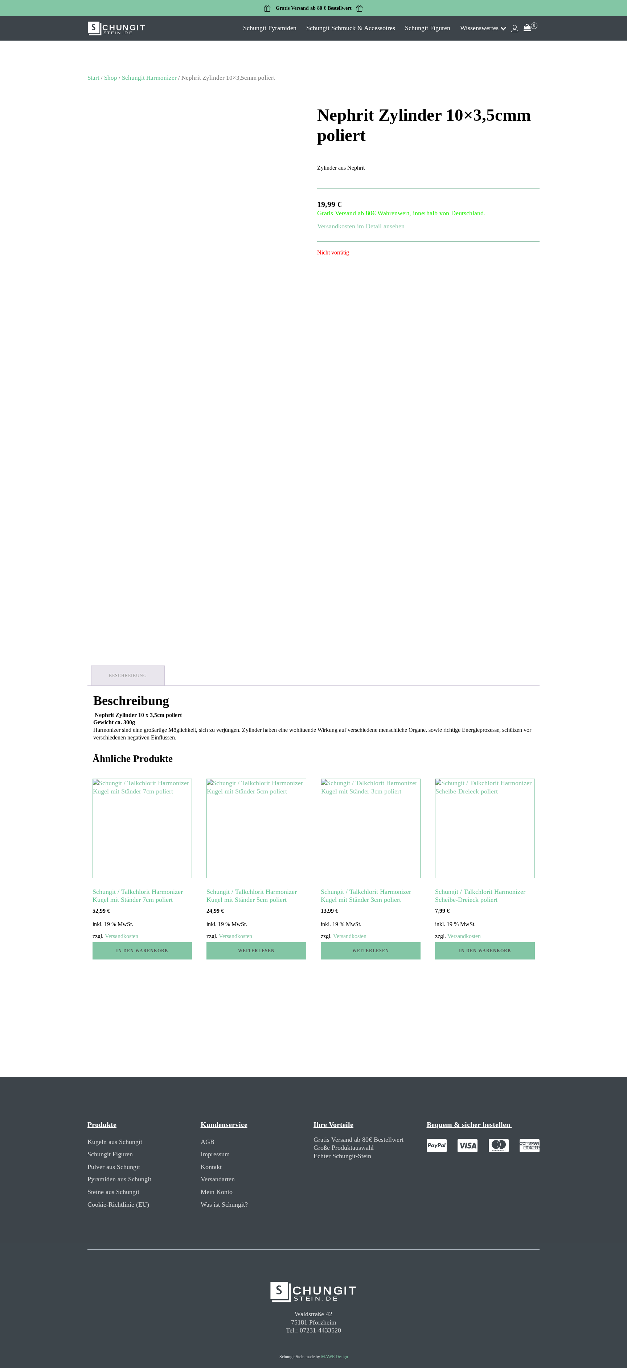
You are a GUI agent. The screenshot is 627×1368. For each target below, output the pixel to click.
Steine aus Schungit (113, 1191)
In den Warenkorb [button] (142, 950)
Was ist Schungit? (224, 1204)
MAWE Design (334, 1356)
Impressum (215, 1154)
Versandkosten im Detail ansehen (361, 226)
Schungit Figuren (427, 28)
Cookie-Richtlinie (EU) (118, 1204)
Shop (110, 77)
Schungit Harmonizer (149, 77)
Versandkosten (121, 936)
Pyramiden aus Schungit (119, 1179)
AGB (207, 1141)
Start (93, 77)
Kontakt (211, 1166)
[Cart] (530, 28)
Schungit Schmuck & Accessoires (350, 28)
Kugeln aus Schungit (114, 1141)
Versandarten (218, 1179)
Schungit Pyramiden (269, 28)
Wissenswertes (479, 28)
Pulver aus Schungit (113, 1166)
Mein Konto (217, 1191)
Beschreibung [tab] (128, 675)
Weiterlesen (256, 950)
